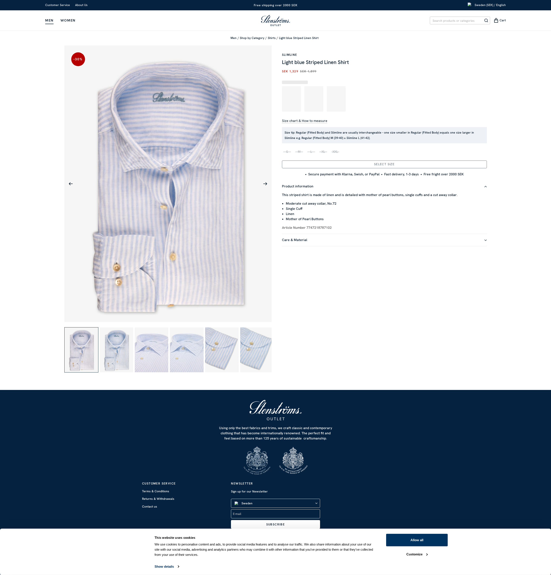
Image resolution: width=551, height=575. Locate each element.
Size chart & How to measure (304, 120)
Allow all (416, 540)
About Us (81, 5)
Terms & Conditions (155, 491)
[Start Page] (275, 20)
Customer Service (57, 5)
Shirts (272, 38)
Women (68, 20)
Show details (164, 566)
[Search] (486, 20)
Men (49, 20)
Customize (414, 554)
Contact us (149, 506)
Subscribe (275, 524)
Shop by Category (252, 38)
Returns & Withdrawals (158, 499)
